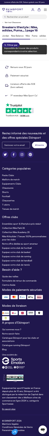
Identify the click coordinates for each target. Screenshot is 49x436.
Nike (28, 35)
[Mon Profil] (32, 9)
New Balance (17, 35)
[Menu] (45, 9)
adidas (42, 35)
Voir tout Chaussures (13, 22)
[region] (24, 35)
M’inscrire (39, 145)
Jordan (5, 35)
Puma (34, 35)
